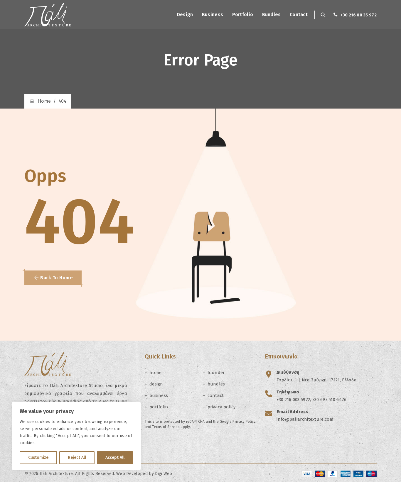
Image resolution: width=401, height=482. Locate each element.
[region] (76, 436)
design (185, 14)
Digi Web (163, 473)
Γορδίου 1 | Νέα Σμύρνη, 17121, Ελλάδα (317, 380)
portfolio (242, 14)
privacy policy (222, 407)
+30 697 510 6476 (329, 399)
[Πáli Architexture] (47, 14)
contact (299, 14)
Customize (38, 457)
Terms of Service (166, 427)
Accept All (114, 457)
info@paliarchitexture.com (305, 419)
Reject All (77, 457)
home (155, 372)
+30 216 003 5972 (293, 399)
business (212, 14)
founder (216, 372)
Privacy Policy (243, 422)
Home (43, 101)
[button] (53, 277)
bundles (271, 14)
